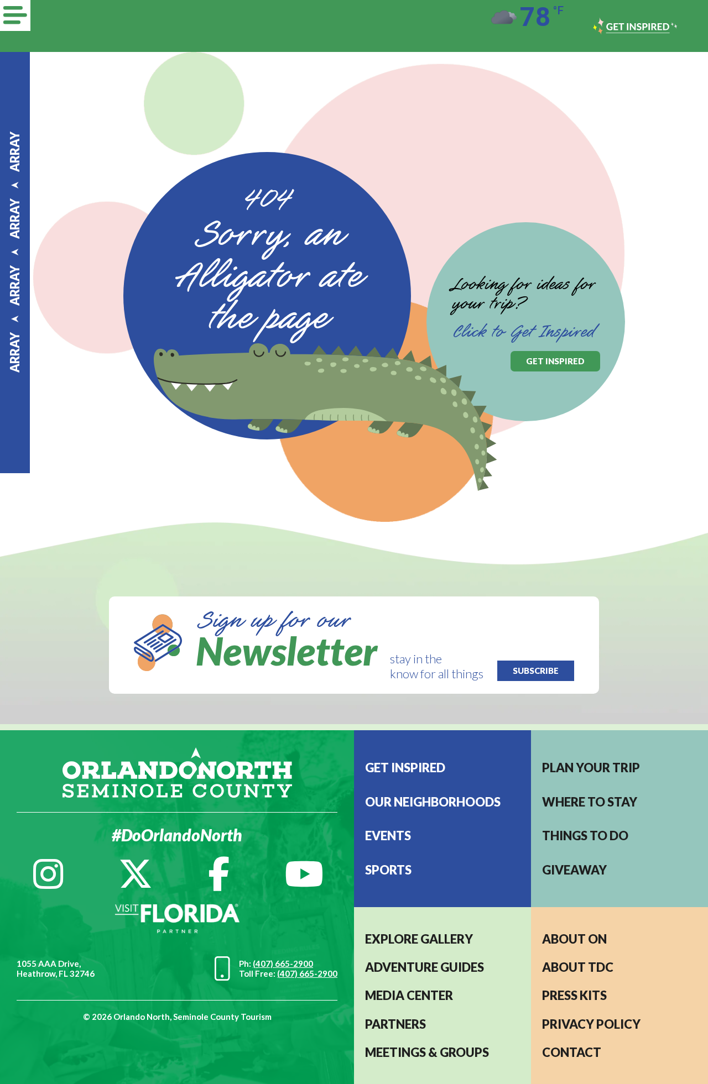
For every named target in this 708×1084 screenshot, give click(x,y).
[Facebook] (219, 874)
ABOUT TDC (577, 967)
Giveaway (574, 869)
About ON (574, 938)
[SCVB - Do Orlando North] (177, 771)
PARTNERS (395, 1024)
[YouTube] (304, 874)
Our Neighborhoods (433, 801)
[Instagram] (48, 874)
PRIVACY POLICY (591, 1024)
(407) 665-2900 (283, 963)
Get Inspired (405, 767)
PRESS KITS (574, 995)
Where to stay (589, 801)
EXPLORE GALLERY (419, 938)
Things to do (585, 835)
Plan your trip (591, 767)
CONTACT (571, 1052)
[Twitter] (135, 874)
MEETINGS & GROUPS (427, 1052)
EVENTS (388, 835)
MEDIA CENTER (409, 995)
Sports (388, 869)
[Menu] (15, 15)
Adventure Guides (424, 967)
